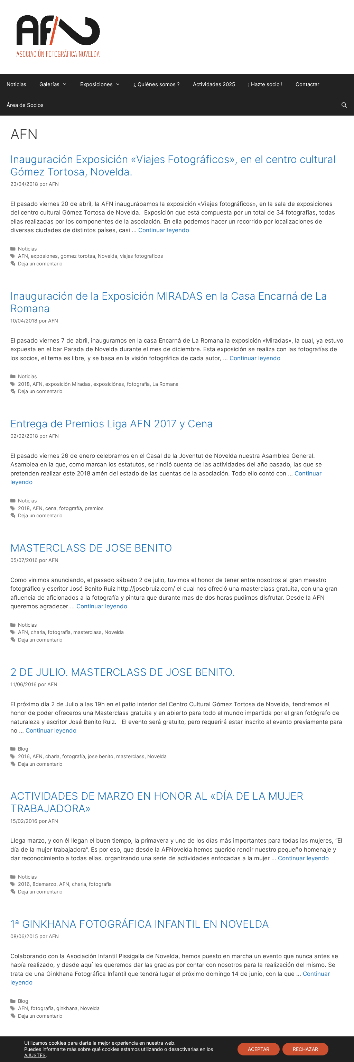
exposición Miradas (68, 384)
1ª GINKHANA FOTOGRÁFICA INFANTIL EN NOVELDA (139, 924)
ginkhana (66, 1008)
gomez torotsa (77, 256)
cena (50, 508)
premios (94, 508)
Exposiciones (96, 84)
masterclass (87, 632)
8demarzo (44, 884)
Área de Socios (25, 105)
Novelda (107, 256)
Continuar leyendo (163, 230)
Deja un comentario (40, 263)
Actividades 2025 (214, 84)
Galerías (49, 84)
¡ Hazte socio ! (265, 84)
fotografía (138, 384)
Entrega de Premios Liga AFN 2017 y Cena (111, 423)
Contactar (307, 84)
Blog (23, 749)
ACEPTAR (258, 1049)
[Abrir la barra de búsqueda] (344, 105)
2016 (24, 756)
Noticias (16, 84)
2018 (24, 384)
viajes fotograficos (141, 256)
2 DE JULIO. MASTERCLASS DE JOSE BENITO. (122, 672)
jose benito (100, 756)
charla (38, 632)
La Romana (165, 384)
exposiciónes (108, 384)
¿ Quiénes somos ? (156, 84)
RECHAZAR (305, 1049)
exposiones (44, 256)
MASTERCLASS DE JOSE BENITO (91, 548)
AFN (23, 256)
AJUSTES (35, 1055)
